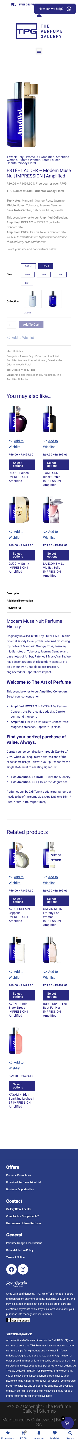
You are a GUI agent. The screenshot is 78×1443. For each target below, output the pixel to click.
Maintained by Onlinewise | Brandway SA (39, 1422)
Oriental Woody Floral (21, 163)
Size (9, 274)
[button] (39, 51)
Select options (18, 464)
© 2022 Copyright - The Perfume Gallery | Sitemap (39, 1409)
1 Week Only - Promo (21, 157)
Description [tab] (13, 593)
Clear (27, 312)
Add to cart (31, 324)
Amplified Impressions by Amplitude (35, 375)
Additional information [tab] (20, 601)
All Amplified (45, 157)
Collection (13, 301)
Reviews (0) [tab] (14, 608)
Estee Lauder (51, 160)
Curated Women (29, 160)
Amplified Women (17, 360)
